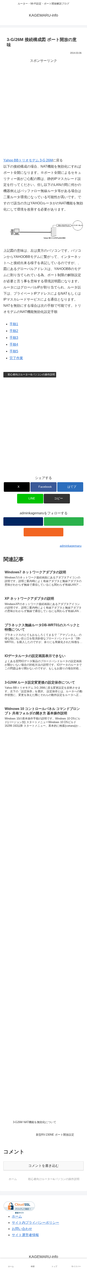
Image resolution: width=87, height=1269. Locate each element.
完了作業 (16, 358)
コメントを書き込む (43, 1165)
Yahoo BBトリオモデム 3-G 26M (28, 160)
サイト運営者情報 (25, 1235)
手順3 (14, 337)
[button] (57, 498)
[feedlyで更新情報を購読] (64, 521)
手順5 (14, 351)
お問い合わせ (22, 1229)
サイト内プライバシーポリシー (35, 1222)
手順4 (14, 344)
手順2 (14, 331)
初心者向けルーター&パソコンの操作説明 (31, 374)
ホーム (17, 1216)
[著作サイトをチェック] (23, 521)
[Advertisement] (43, 107)
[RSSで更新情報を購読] (43, 532)
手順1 (14, 324)
